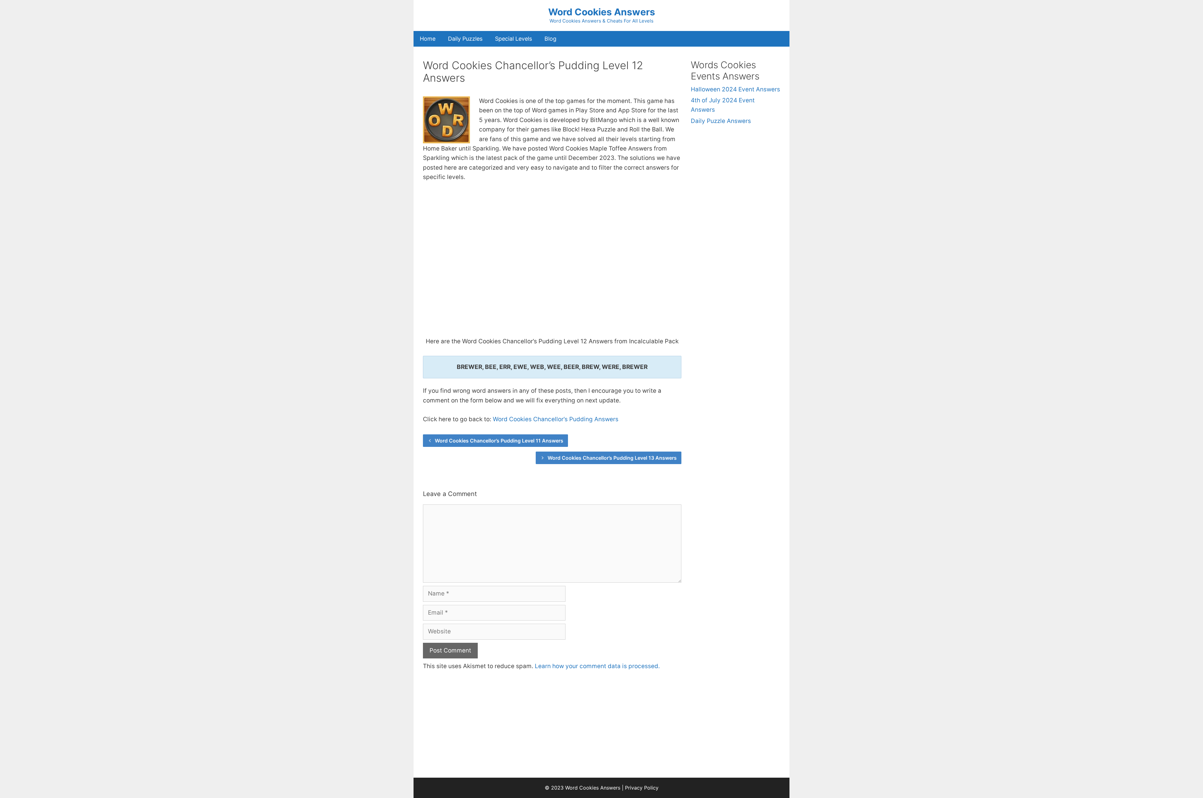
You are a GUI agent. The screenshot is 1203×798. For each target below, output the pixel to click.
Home (427, 38)
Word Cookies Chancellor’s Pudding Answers (555, 419)
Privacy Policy (642, 788)
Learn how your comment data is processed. (597, 666)
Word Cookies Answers (601, 12)
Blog (550, 38)
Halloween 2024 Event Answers (735, 89)
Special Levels (513, 38)
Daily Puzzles (465, 38)
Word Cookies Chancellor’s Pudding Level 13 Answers (612, 458)
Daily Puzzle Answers (721, 121)
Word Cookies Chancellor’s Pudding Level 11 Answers (499, 440)
